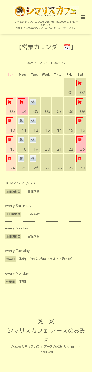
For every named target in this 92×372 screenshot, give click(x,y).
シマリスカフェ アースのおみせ (46, 334)
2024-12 (60, 62)
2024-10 (33, 62)
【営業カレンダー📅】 (46, 47)
